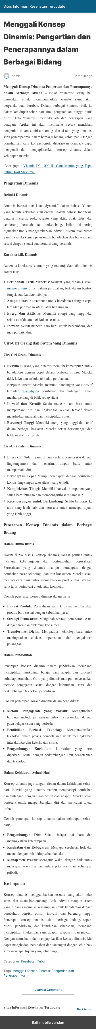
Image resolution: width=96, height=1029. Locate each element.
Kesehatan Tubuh (33, 961)
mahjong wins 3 (18, 288)
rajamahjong (30, 391)
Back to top (84, 1009)
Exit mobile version (48, 1022)
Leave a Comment (48, 989)
